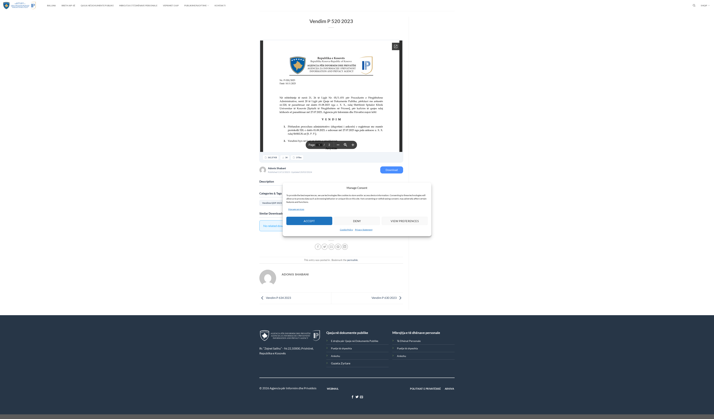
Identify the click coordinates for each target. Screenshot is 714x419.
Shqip (704, 5)
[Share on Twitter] (324, 247)
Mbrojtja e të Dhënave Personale (138, 5)
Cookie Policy (346, 229)
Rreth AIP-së (68, 5)
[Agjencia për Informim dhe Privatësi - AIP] (12, 5)
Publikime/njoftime (195, 5)
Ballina (51, 5)
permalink (352, 260)
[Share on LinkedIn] (345, 247)
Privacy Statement (363, 229)
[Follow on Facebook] (352, 397)
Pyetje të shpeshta (341, 348)
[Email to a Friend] (331, 247)
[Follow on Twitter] (357, 397)
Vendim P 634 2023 (278, 298)
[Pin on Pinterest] (338, 247)
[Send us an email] (361, 397)
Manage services (296, 209)
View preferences (405, 221)
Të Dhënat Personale (409, 340)
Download (392, 169)
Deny (357, 221)
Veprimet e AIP (171, 5)
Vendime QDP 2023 (272, 203)
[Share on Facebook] (318, 247)
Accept (309, 221)
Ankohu (335, 356)
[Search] (694, 5)
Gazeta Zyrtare (340, 363)
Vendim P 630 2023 (384, 298)
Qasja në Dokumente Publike (97, 5)
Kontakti (220, 5)
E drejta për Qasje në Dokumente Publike (354, 340)
